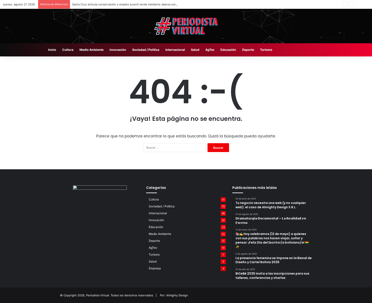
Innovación (118, 49)
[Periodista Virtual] (186, 26)
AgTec (209, 49)
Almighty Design (177, 295)
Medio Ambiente (91, 49)
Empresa (155, 268)
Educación (228, 49)
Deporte (248, 49)
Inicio (52, 49)
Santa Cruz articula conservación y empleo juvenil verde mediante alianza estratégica (129, 4)
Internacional (175, 49)
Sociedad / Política (145, 49)
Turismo (266, 49)
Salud (195, 49)
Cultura (67, 49)
